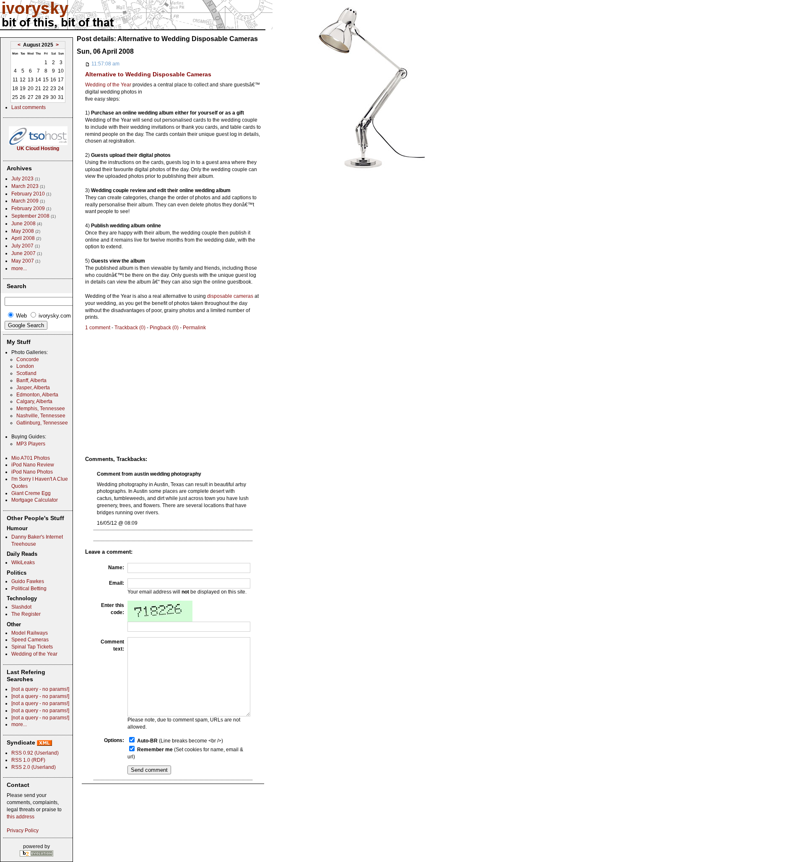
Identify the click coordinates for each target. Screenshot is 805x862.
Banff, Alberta (31, 380)
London (25, 366)
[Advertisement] (155, 390)
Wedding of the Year (108, 85)
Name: (116, 567)
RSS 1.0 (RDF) (28, 760)
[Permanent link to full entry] (87, 64)
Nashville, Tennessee (40, 416)
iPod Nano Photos (32, 472)
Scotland (26, 373)
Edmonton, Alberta (37, 395)
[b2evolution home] (36, 853)
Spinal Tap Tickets (32, 647)
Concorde (27, 359)
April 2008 (23, 238)
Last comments (28, 107)
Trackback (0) (129, 328)
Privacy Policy (23, 830)
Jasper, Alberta (33, 388)
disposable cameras (230, 296)
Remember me (155, 750)
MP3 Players (30, 444)
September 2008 (30, 216)
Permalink (194, 328)
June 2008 (23, 224)
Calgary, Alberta (34, 401)
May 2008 (22, 231)
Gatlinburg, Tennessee (42, 423)
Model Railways (29, 633)
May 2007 (22, 261)
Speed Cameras (30, 640)
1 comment (97, 328)
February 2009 (28, 208)
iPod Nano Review (32, 465)
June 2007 (23, 253)
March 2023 (25, 186)
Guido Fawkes (27, 581)
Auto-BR (147, 741)
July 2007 (22, 246)
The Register (26, 614)
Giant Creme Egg (31, 493)
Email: (116, 583)
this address (20, 817)
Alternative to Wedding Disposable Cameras (148, 74)
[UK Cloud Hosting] (38, 143)
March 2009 (25, 201)
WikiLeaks (23, 562)
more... (19, 268)
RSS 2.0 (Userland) (33, 767)
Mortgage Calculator (34, 500)
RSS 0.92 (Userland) (35, 753)
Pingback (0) (164, 328)
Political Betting (29, 588)
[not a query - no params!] (40, 689)
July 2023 (22, 179)
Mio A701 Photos (30, 458)
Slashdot (21, 607)
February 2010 (28, 194)
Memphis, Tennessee (40, 408)
